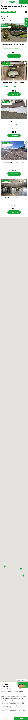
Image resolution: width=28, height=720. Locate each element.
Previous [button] (3, 32)
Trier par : (3, 18)
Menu (2, 1)
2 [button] (14, 41)
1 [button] (13, 41)
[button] (5, 566)
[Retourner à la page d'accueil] (9, 2)
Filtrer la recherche (9, 11)
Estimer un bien (23, 1)
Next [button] (25, 32)
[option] (14, 32)
